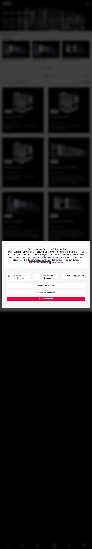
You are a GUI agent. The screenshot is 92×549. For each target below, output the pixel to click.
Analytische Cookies (48, 277)
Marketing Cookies (75, 276)
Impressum (57, 263)
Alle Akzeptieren (46, 299)
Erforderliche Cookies (20, 277)
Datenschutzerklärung (39, 263)
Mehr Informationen (46, 285)
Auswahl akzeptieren (46, 292)
